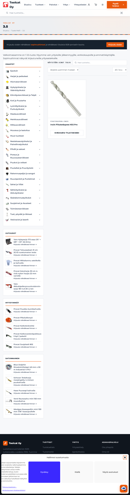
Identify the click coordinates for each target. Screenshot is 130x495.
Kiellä (77, 472)
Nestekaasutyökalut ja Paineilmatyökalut (21, 143)
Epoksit (14, 71)
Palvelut (53, 4)
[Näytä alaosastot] (39, 71)
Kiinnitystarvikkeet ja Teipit (23, 95)
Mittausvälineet (17, 125)
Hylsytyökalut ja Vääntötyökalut (18, 88)
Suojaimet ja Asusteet (20, 203)
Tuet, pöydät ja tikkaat (21, 214)
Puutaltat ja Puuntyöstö (21, 168)
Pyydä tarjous (115, 4)
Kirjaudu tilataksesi (67, 133)
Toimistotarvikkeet (19, 208)
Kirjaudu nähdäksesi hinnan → (25, 244)
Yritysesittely (78, 447)
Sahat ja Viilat (16, 184)
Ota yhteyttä (107, 447)
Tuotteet (39, 4)
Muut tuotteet (17, 136)
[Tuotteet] (95, 5)
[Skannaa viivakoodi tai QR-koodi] (121, 12)
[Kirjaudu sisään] (89, 5)
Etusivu (27, 4)
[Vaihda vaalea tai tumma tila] (102, 5)
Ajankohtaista (78, 452)
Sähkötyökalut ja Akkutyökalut (18, 191)
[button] (125, 457)
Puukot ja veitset (18, 162)
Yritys (65, 4)
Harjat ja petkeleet (19, 76)
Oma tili (105, 452)
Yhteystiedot (80, 4)
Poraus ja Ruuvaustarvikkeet (19, 156)
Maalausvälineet (18, 114)
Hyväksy (44, 472)
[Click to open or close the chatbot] (123, 488)
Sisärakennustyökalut (20, 198)
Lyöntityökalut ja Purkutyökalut (18, 107)
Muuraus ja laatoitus (20, 130)
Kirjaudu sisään (115, 45)
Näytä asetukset (110, 472)
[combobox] (63, 13)
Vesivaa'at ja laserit (19, 219)
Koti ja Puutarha (18, 100)
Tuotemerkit (48, 452)
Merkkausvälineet (19, 119)
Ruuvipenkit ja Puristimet (22, 179)
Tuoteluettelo (49, 447)
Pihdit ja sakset (17, 149)
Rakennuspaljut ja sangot (22, 173)
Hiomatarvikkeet (18, 82)
